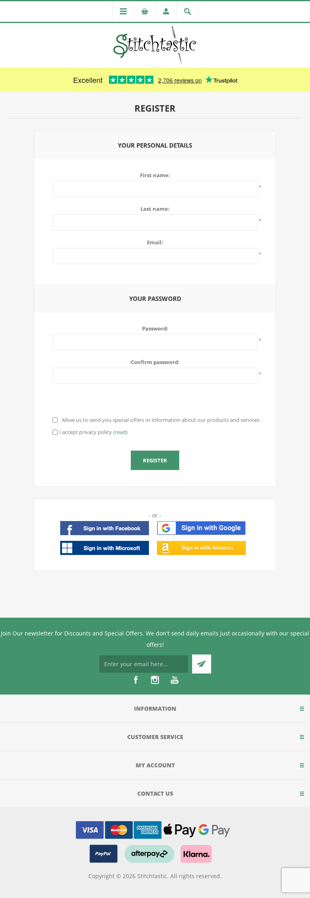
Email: (155, 242)
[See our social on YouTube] (174, 680)
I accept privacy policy (85, 432)
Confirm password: (155, 362)
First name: (155, 175)
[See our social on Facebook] (135, 680)
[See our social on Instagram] (155, 680)
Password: (155, 328)
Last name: (155, 208)
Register (155, 460)
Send (201, 664)
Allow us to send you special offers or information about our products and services (161, 420)
